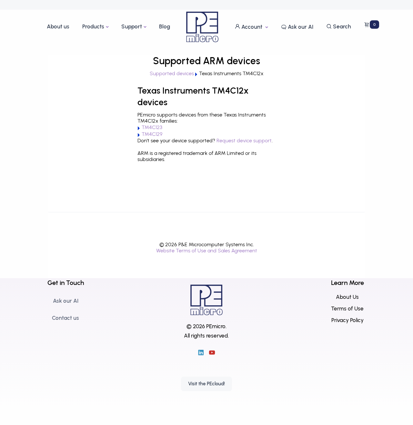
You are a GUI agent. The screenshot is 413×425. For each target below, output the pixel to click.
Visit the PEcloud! (206, 384)
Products (93, 26)
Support (131, 26)
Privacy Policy (347, 320)
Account (252, 27)
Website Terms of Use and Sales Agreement (206, 251)
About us (58, 26)
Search (341, 26)
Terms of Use (347, 308)
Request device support (244, 140)
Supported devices (172, 73)
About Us (347, 297)
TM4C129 (152, 134)
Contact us (65, 318)
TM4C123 (152, 127)
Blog (164, 26)
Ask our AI (300, 27)
